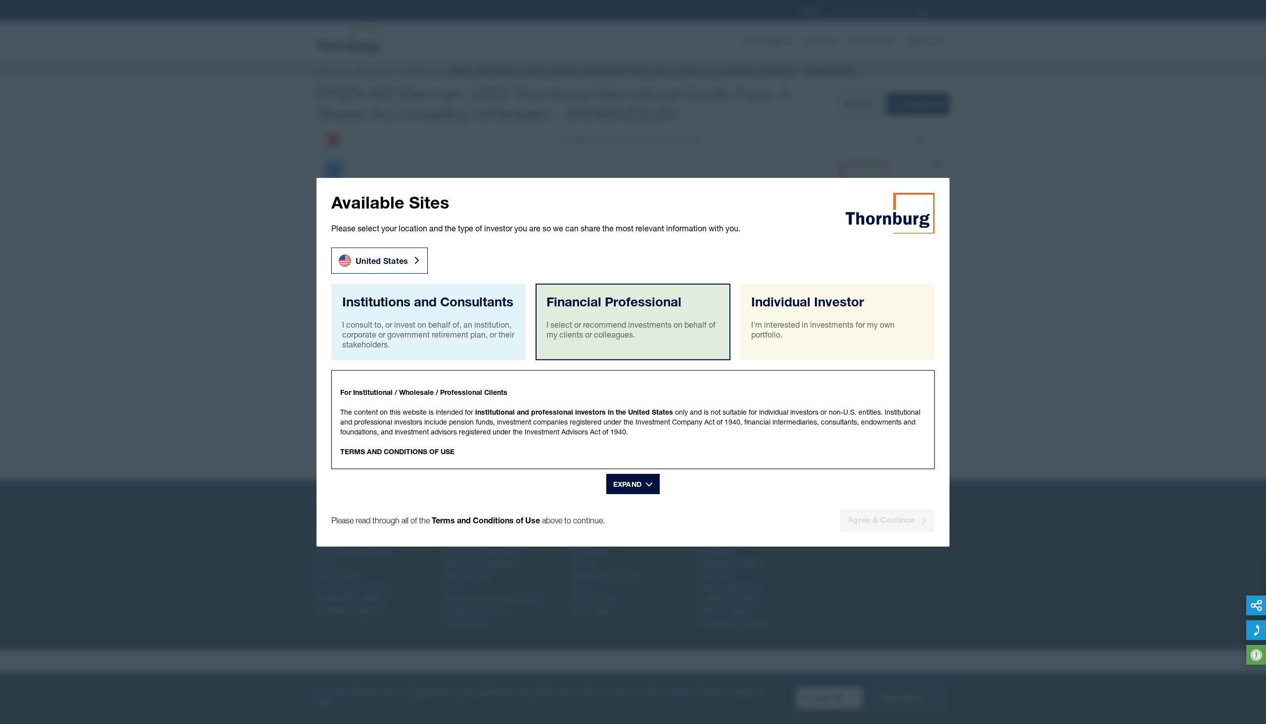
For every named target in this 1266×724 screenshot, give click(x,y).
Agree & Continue (881, 520)
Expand (627, 484)
